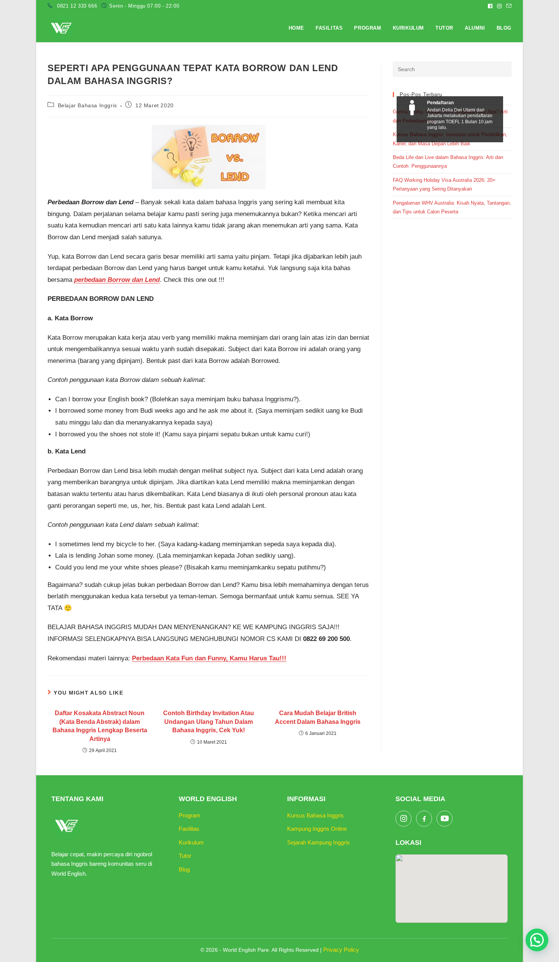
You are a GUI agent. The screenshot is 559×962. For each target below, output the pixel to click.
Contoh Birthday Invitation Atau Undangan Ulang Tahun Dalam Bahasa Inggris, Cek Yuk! (208, 721)
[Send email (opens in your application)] (507, 6)
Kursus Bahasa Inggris (315, 815)
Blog (184, 869)
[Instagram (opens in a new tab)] (499, 6)
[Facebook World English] (424, 819)
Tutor (185, 855)
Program (189, 815)
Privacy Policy (341, 949)
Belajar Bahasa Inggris (87, 105)
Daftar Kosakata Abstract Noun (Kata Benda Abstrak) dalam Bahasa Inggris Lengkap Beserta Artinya (99, 726)
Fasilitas (189, 828)
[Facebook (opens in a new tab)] (490, 6)
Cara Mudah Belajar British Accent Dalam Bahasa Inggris (317, 717)
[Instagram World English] (403, 819)
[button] (537, 940)
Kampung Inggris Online (317, 828)
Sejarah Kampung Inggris (318, 842)
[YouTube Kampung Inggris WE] (445, 819)
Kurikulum (191, 842)
